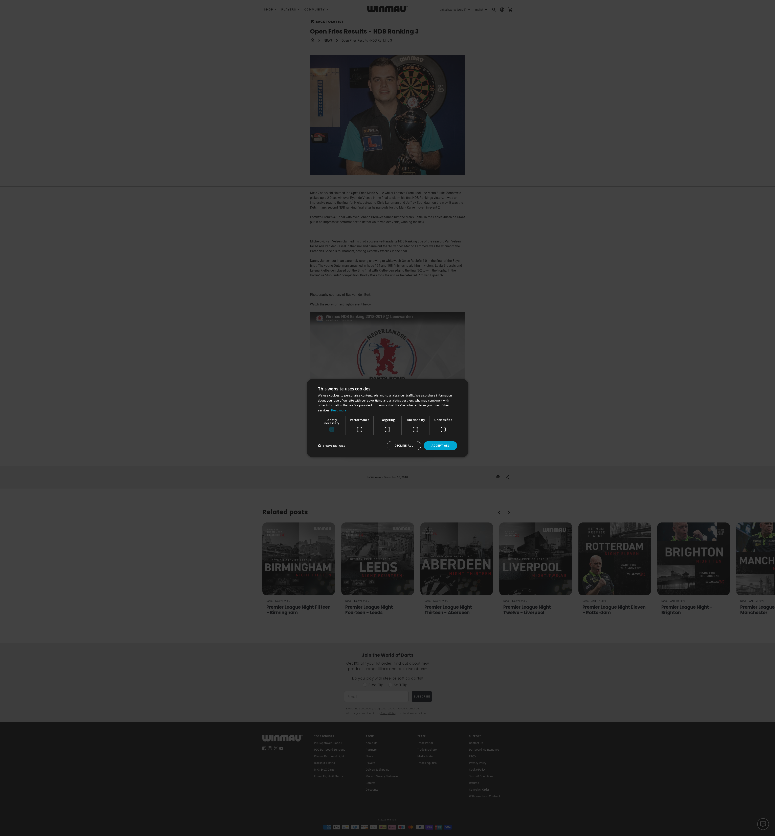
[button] (331, 445)
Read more (339, 410)
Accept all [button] (440, 445)
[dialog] (387, 418)
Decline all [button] (404, 445)
